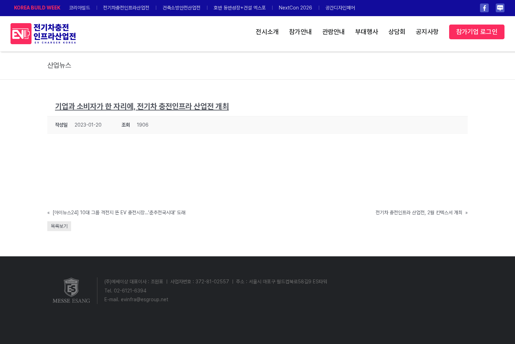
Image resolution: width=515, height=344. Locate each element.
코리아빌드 (79, 8)
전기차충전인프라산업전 (126, 8)
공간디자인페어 (340, 8)
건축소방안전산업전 (181, 8)
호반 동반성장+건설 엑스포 (240, 8)
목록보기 (59, 226)
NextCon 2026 (295, 8)
